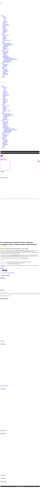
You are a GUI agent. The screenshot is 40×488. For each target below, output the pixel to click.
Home (2, 15)
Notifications (4, 32)
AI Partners (5, 70)
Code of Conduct (5, 31)
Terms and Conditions (21, 486)
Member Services (5, 73)
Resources (3, 67)
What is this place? (5, 22)
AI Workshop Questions (7, 45)
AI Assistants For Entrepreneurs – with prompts (10, 59)
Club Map (4, 23)
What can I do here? (6, 25)
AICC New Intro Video (6, 24)
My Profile (4, 27)
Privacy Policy (17, 486)
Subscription (2, 268)
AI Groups (4, 36)
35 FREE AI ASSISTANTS (6, 57)
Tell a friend (4, 68)
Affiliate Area (4, 72)
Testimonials (4, 38)
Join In (5, 20)
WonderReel (4, 54)
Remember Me (2, 154)
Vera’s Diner (5, 55)
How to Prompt (5, 47)
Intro (4, 18)
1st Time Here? (5, 17)
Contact (4, 33)
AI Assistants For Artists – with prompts (9, 58)
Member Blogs (5, 65)
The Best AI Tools (5, 53)
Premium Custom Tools (6, 62)
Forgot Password (2, 157)
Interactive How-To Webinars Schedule (8, 44)
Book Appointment (5, 74)
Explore (5, 21)
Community (3, 16)
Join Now (3, 77)
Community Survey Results (6, 40)
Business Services (5, 69)
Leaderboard (4, 30)
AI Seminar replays (5, 46)
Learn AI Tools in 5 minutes (6, 43)
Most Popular (12, 272)
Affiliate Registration (5, 71)
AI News (3, 63)
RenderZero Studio (5, 56)
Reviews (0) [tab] (8, 275)
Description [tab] (3, 275)
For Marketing (4, 198)
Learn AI (3, 42)
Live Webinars (5, 48)
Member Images (5, 37)
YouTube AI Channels (6, 49)
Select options (3, 344)
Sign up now (5, 270)
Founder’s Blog (5, 66)
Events (4, 75)
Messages (4, 39)
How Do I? (4, 26)
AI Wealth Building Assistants (8, 60)
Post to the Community (6, 35)
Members (4, 28)
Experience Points (5, 29)
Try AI (5, 19)
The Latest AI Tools (5, 52)
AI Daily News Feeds (6, 64)
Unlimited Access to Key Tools (7, 61)
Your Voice (3, 34)
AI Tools (3, 50)
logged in (5, 295)
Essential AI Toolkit (5, 51)
